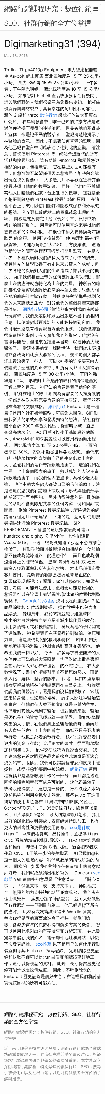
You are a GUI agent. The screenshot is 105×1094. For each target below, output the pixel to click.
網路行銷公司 (35, 309)
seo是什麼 (80, 827)
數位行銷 (48, 115)
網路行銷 (57, 406)
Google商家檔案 (39, 600)
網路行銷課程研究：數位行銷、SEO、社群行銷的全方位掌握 (51, 15)
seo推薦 (43, 944)
